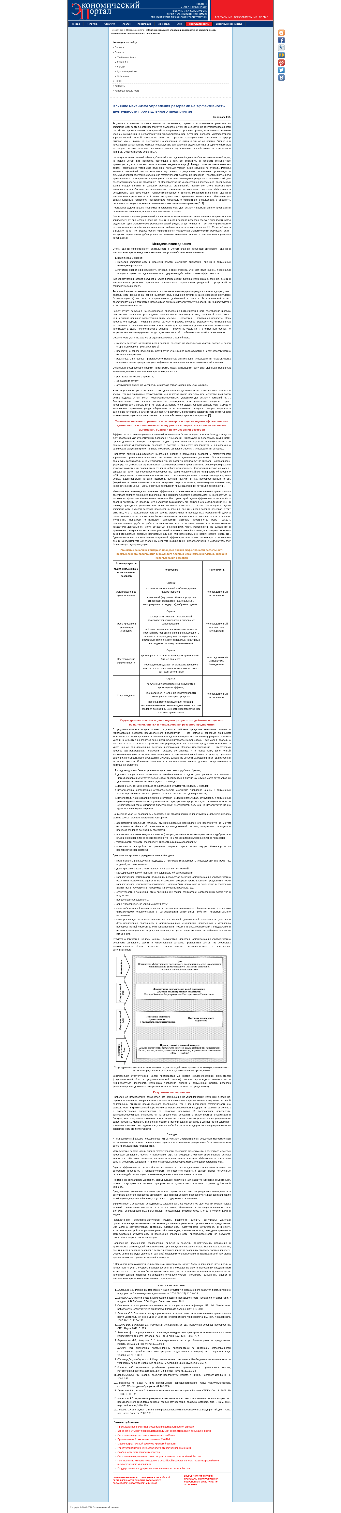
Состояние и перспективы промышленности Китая (146, 1435)
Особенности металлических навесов (138, 1452)
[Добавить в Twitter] (281, 70)
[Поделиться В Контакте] (281, 77)
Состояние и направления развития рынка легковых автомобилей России (159, 1456)
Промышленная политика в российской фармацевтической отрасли (155, 1426)
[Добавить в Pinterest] (281, 62)
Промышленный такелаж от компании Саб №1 (143, 1439)
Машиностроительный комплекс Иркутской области (146, 1443)
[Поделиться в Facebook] (281, 40)
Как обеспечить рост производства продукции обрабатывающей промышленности (164, 1431)
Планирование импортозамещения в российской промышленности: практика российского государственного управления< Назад (141, 1480)
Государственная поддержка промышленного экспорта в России (153, 1468)
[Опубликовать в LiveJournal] (281, 47)
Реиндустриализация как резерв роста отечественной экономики (154, 1448)
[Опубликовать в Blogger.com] (281, 33)
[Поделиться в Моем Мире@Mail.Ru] (281, 55)
